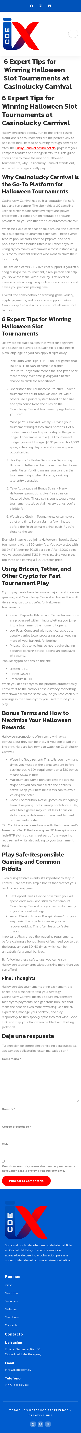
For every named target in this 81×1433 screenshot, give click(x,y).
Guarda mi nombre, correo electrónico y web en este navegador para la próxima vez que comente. (38, 1168)
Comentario (11, 1059)
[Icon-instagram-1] (40, 6)
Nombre (9, 1109)
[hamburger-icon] (73, 34)
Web (5, 1144)
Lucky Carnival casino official (36, 147)
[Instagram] (40, 1424)
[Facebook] (31, 6)
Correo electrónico (16, 1126)
